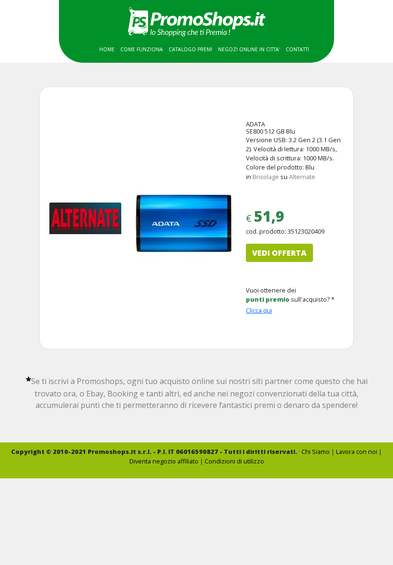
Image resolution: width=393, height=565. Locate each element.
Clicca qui (259, 310)
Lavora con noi (356, 451)
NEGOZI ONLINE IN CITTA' (249, 49)
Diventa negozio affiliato (163, 461)
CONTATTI (297, 49)
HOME (107, 49)
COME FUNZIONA (141, 49)
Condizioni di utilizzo (234, 461)
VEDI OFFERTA (279, 253)
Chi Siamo (315, 451)
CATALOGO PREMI (190, 49)
